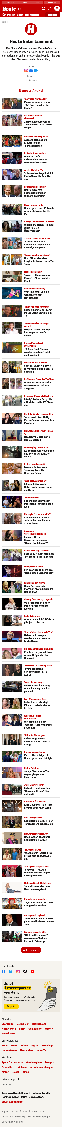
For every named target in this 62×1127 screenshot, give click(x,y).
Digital (35, 1045)
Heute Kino (26, 1050)
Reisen (15, 1072)
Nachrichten (9, 1028)
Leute (14, 1045)
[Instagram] (18, 971)
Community (35, 1028)
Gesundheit (8, 1067)
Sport (20, 14)
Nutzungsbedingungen (39, 1116)
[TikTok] (25, 971)
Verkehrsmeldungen (41, 1067)
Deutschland (39, 1024)
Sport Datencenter (12, 1062)
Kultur (24, 1045)
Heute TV (41, 1050)
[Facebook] (3, 971)
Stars (5, 1045)
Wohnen (22, 1067)
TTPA (42, 1111)
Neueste (52, 14)
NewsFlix (52, 2)
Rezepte (49, 1062)
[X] (10, 971)
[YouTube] (32, 971)
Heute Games (9, 1050)
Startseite (5, 22)
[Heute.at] (9, 9)
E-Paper (10, 2)
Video (25, 1072)
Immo (24, 2)
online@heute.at (31, 80)
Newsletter (8, 1033)
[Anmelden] (50, 8)
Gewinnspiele (34, 1062)
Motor (5, 1072)
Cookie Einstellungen (12, 1121)
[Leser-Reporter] (43, 8)
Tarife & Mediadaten (26, 1111)
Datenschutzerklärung (13, 1116)
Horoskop (47, 1045)
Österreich (8, 14)
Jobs (37, 2)
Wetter (49, 1028)
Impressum (7, 1111)
